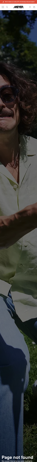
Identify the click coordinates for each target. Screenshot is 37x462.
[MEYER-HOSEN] (18, 7)
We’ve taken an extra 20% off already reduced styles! (20, 1)
